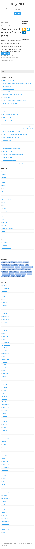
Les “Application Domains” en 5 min (10, 114)
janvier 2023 (5, 336)
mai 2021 (4, 364)
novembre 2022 (5, 342)
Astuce (3, 182)
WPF (3, 253)
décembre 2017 (5, 464)
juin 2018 (4, 447)
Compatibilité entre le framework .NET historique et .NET (15, 134)
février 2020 (5, 401)
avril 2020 (4, 396)
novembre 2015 (5, 524)
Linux (3, 219)
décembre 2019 (5, 404)
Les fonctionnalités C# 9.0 (8, 157)
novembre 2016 (5, 492)
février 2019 (5, 427)
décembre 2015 (5, 521)
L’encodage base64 (7, 108)
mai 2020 (4, 393)
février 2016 (5, 518)
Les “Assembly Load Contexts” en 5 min (11, 111)
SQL (3, 233)
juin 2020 (4, 390)
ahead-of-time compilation (26, 271)
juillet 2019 (4, 416)
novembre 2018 (5, 436)
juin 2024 (4, 311)
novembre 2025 (5, 288)
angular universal (6, 276)
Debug (3, 202)
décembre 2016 (5, 490)
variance (19, 59)
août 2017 (4, 475)
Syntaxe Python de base (8, 151)
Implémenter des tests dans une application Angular (14, 154)
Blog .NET (17, 4)
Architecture (5, 179)
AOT (23, 276)
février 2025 (5, 299)
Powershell (4, 225)
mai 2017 (4, 481)
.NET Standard (14, 264)
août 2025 (4, 291)
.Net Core (7, 55)
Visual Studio (5, 245)
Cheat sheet (14, 55)
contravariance (9, 57)
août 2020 (4, 384)
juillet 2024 (4, 308)
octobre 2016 (5, 495)
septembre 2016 (6, 498)
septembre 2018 (6, 438)
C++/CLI (4, 194)
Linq (3, 216)
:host (27, 264)
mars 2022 (4, 350)
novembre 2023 (5, 319)
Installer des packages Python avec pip (11, 148)
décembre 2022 (5, 339)
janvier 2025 (5, 302)
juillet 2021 (4, 362)
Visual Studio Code (6, 248)
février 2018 (5, 458)
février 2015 (5, 532)
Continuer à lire (5, 53)
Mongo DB (4, 222)
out (16, 59)
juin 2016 (4, 507)
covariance (15, 57)
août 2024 (4, 305)
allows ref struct (6, 273)
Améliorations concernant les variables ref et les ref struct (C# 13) (17, 83)
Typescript (4, 242)
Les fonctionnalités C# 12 (8, 89)
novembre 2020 (5, 379)
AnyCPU (18, 276)
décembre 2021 (5, 353)
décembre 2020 (5, 376)
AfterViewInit (5, 271)
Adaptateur (19, 269)
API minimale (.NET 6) (7, 120)
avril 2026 (4, 285)
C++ (3, 191)
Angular (4, 177)
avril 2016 (4, 512)
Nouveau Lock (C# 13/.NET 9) (9, 86)
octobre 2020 (5, 382)
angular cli (23, 273)
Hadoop (4, 208)
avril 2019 (4, 421)
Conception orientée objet (8, 199)
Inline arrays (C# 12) (7, 91)
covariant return (4, 59)
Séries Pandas (6, 143)
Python (3, 231)
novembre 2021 (5, 356)
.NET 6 (14, 262)
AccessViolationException (27, 266)
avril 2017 (4, 484)
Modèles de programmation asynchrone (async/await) (14, 100)
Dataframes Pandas (7, 140)
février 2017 (5, 487)
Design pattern (5, 205)
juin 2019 (4, 418)
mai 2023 (4, 333)
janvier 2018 (5, 461)
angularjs (29, 273)
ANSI (13, 276)
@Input (11, 266)
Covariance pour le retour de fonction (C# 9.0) (11, 32)
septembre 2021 (6, 359)
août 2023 (4, 328)
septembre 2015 (6, 529)
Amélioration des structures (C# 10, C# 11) (12, 131)
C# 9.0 (4, 57)
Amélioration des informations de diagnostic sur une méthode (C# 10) (18, 128)
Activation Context (11, 269)
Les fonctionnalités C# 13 (8, 80)
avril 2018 (4, 453)
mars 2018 (4, 455)
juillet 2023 (4, 330)
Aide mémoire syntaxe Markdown (10, 103)
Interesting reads (6, 211)
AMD (12, 273)
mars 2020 (4, 399)
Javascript (4, 214)
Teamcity (4, 239)
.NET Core (26, 262)
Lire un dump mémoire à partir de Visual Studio (13, 94)
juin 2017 (4, 478)
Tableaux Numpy (6, 145)
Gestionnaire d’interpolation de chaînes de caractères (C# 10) (16, 126)
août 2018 (4, 441)
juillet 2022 (4, 347)
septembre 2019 (6, 410)
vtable (12, 60)
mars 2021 (4, 367)
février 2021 (5, 370)
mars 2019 (4, 424)
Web (3, 251)
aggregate (16, 271)
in (9, 59)
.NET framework (6, 264)
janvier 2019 (5, 430)
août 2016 (4, 501)
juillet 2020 (4, 387)
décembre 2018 (5, 433)
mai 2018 (4, 450)
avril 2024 (4, 313)
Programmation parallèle (7, 228)
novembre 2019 (5, 407)
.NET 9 (20, 262)
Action (4, 269)
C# (10, 55)
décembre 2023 (5, 316)
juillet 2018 (4, 444)
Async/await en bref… (7, 97)
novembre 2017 (5, 467)
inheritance (12, 59)
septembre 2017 (6, 473)
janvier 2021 (5, 373)
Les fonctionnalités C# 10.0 (9, 117)
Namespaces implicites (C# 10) (9, 123)
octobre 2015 (5, 526)
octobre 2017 (5, 470)
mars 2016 (4, 515)
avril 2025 (4, 296)
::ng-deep (21, 264)
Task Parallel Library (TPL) (8, 236)
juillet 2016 (4, 504)
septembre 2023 (6, 325)
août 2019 (4, 413)
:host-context (5, 266)
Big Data (4, 185)
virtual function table (5, 60)
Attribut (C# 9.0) (9, 160)
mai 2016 (4, 509)
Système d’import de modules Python (11, 137)
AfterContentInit (27, 269)
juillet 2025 (4, 293)
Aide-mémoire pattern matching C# (10, 106)
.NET (4, 55)
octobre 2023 (5, 322)
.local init (4, 262)
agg (11, 271)
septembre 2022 (6, 345)
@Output (17, 266)
